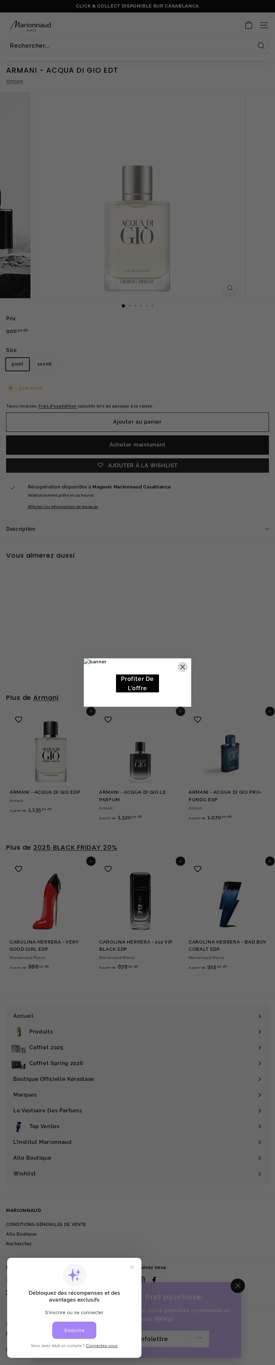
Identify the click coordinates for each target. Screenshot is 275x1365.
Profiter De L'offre (137, 684)
